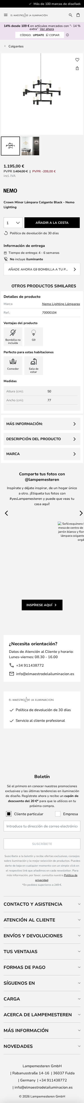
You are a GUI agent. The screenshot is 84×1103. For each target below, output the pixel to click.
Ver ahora (47, 29)
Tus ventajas (20, 951)
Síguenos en (19, 983)
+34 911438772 (30, 665)
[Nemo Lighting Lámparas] (27, 191)
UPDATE (39, 35)
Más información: (24, 423)
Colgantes (16, 46)
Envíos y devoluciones (33, 936)
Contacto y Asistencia (33, 904)
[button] (10, 146)
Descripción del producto (33, 438)
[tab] (42, 904)
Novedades (18, 1046)
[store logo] (32, 15)
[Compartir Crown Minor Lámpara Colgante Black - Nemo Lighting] (77, 68)
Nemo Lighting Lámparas (61, 304)
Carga (12, 999)
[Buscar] (70, 15)
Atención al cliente (29, 920)
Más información (26, 1030)
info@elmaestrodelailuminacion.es (45, 673)
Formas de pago (24, 967)
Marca (13, 453)
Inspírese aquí (39, 605)
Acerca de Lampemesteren (38, 1015)
